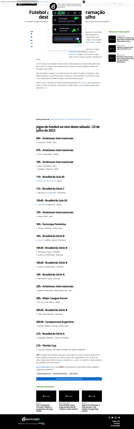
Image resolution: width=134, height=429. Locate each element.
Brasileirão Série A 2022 (44, 374)
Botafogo (49, 193)
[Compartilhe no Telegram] (31, 47)
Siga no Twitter (112, 417)
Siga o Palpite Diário (43, 367)
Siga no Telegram (119, 417)
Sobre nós (116, 421)
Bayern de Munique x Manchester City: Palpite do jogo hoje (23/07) (91, 408)
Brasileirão (91, 42)
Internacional (50, 181)
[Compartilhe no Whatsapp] (31, 43)
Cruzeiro (41, 240)
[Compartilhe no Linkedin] (31, 40)
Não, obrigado (78, 45)
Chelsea (84, 83)
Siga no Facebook (109, 417)
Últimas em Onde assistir (119, 32)
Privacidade (115, 426)
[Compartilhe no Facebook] (31, 34)
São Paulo (42, 204)
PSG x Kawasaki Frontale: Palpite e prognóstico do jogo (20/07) (44, 408)
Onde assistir (73, 374)
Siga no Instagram (115, 417)
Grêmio (41, 181)
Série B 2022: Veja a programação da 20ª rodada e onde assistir (68, 407)
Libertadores (73, 52)
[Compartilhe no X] (31, 37)
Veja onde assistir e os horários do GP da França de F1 (71, 119)
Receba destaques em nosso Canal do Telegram (69, 379)
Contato (117, 423)
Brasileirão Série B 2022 (60, 374)
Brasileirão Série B (64, 403)
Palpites (38, 403)
